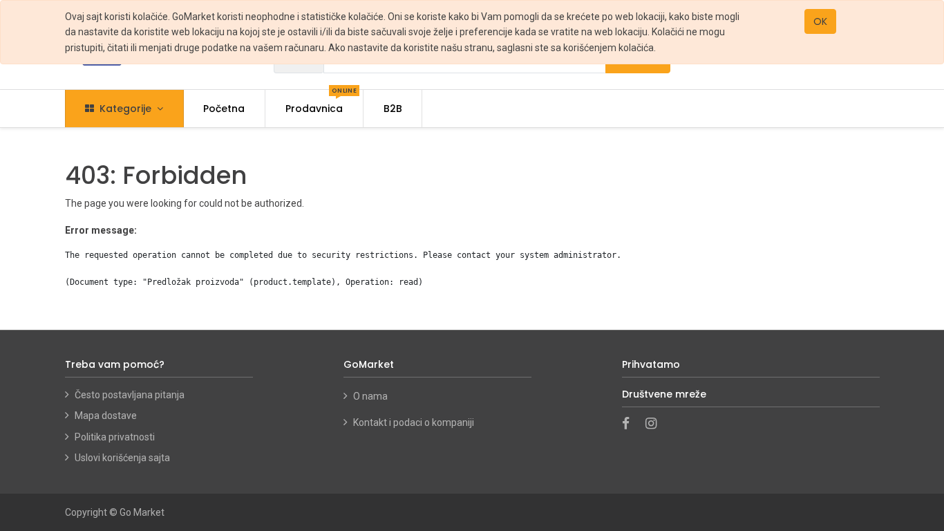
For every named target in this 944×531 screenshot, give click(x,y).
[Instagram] (655, 424)
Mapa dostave (106, 415)
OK (820, 21)
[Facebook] (630, 424)
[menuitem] (224, 108)
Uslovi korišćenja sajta (122, 457)
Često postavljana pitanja (130, 394)
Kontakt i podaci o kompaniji (413, 422)
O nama (371, 396)
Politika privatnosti (115, 436)
